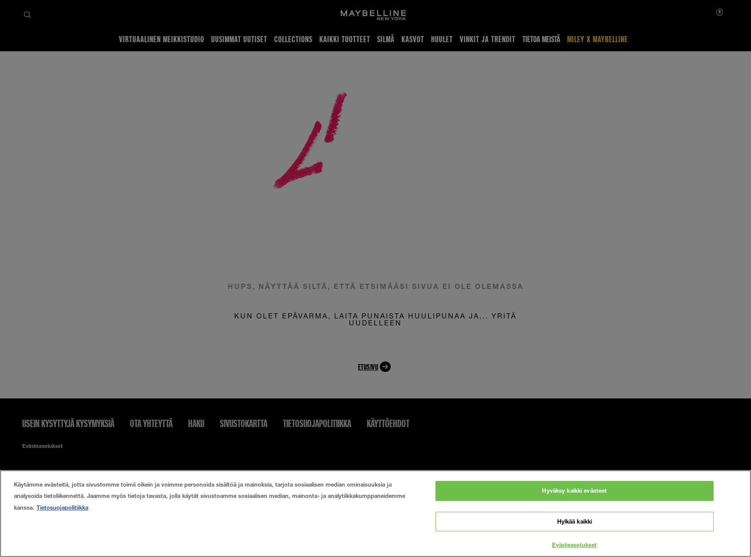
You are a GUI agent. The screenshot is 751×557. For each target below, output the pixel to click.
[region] (375, 513)
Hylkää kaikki (574, 521)
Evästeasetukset (574, 544)
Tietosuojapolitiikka (62, 507)
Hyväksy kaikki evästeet (574, 490)
